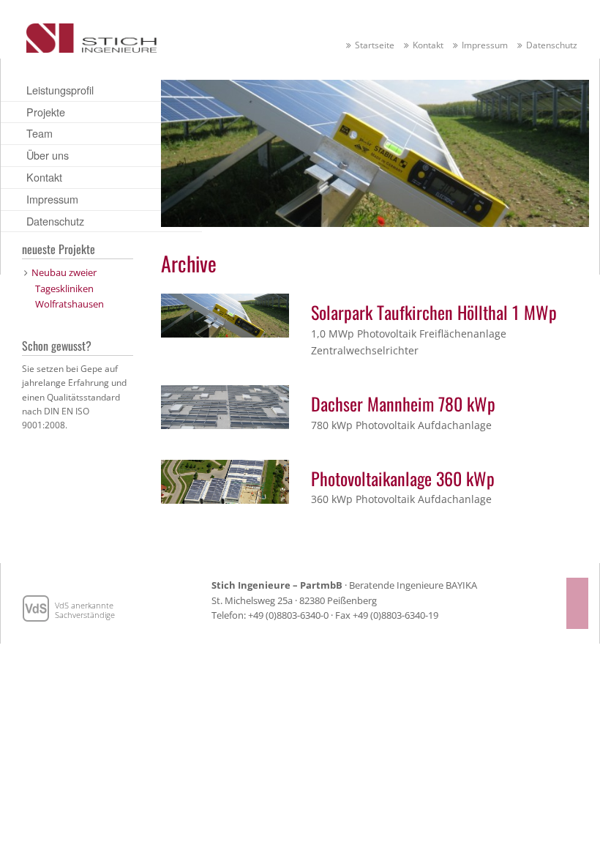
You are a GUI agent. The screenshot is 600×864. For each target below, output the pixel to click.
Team (39, 133)
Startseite (374, 45)
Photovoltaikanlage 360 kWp (403, 478)
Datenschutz (551, 45)
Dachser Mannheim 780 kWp (403, 403)
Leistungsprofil (60, 89)
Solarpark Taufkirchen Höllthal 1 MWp (434, 312)
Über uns (47, 155)
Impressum (485, 45)
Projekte (45, 111)
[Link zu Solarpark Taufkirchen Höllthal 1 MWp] (225, 314)
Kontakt (428, 45)
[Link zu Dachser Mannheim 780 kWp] (225, 406)
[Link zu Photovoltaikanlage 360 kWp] (225, 480)
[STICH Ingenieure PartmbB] (91, 35)
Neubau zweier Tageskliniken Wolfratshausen (67, 288)
